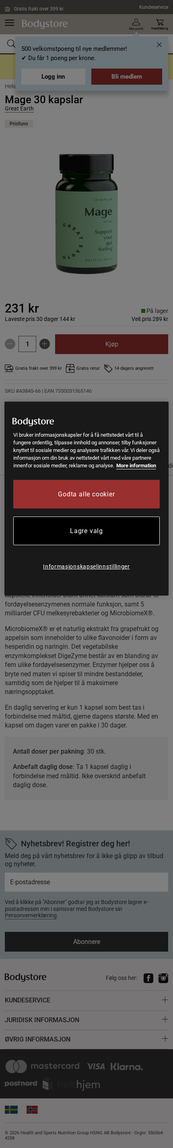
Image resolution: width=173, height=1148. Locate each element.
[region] (86, 499)
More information (136, 466)
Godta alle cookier (86, 494)
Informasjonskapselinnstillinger (86, 566)
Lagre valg (86, 531)
